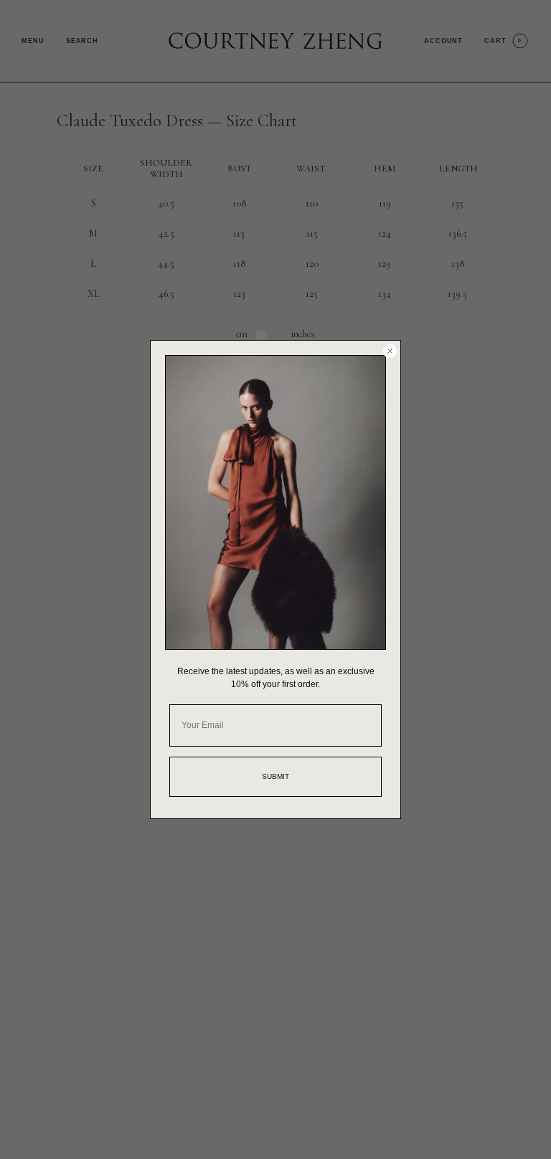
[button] (275, 502)
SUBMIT (275, 776)
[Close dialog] (390, 351)
